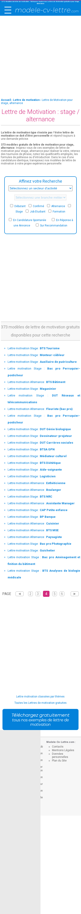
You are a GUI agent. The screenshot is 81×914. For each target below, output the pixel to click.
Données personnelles (60, 755)
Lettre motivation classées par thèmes (40, 696)
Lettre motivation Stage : (34, 348)
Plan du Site (59, 760)
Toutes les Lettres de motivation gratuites (40, 702)
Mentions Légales (63, 750)
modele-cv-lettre (47, 10)
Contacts (57, 746)
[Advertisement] (40, 57)
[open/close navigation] (8, 10)
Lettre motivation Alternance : (36, 382)
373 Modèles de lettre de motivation (15, 1)
